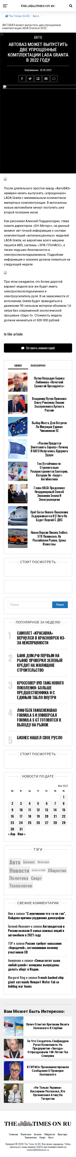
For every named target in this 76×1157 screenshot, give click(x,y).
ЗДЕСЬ (39, 1146)
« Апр (11, 834)
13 (46, 810)
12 (38, 810)
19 (38, 816)
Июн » (22, 834)
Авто (36, 16)
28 (55, 822)
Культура (43, 862)
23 (12, 822)
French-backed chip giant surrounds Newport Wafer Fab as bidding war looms (36, 982)
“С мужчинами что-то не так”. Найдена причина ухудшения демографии (37, 915)
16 (12, 816)
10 (21, 810)
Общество (57, 870)
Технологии (20, 885)
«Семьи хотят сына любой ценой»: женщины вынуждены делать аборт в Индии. (34, 965)
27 (46, 822)
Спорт (36, 878)
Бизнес (29, 862)
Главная (13, 1134)
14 (55, 810)
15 (63, 810)
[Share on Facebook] (22, 78)
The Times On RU (19, 16)
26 (38, 822)
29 (63, 822)
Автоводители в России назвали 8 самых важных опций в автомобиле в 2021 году (36, 930)
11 (29, 810)
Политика (18, 878)
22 (63, 816)
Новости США (38, 870)
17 (20, 816)
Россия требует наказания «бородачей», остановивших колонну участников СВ (35, 947)
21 (55, 816)
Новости (19, 870)
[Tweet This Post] (30, 78)
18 (29, 816)
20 (46, 816)
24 (21, 822)
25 (29, 822)
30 (12, 829)
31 (21, 829)
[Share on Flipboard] (38, 78)
